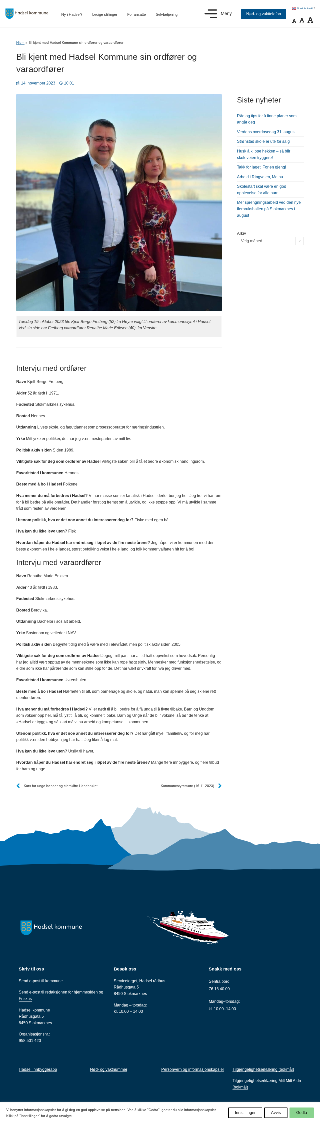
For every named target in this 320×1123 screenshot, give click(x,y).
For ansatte (136, 14)
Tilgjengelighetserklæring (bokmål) (263, 1069)
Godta (301, 1112)
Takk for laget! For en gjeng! (261, 167)
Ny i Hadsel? (71, 14)
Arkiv (241, 233)
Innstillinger (245, 1112)
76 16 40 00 (219, 989)
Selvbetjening (167, 14)
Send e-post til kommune (41, 981)
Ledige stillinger (104, 14)
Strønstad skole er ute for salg (263, 141)
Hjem (20, 42)
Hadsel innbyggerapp (38, 1069)
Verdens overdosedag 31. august (266, 132)
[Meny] (210, 14)
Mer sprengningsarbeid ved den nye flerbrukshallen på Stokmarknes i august (269, 208)
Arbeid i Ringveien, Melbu (260, 177)
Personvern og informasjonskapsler (192, 1069)
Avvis (276, 1112)
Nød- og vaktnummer (108, 1069)
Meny (226, 13)
